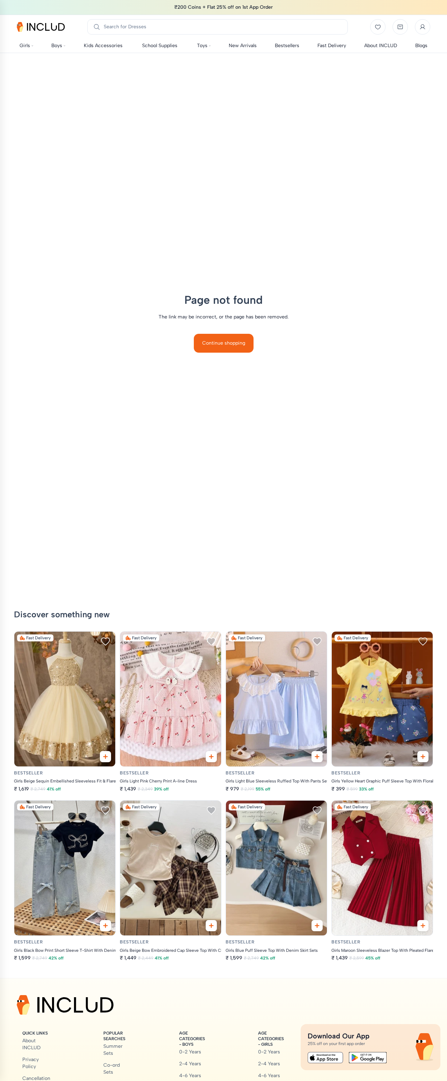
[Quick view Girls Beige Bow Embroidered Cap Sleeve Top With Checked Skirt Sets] (211, 925)
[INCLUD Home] (41, 27)
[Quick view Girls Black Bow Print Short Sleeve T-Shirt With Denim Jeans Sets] (105, 925)
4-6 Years (190, 1076)
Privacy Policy (30, 1063)
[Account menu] (422, 27)
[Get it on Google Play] (368, 1057)
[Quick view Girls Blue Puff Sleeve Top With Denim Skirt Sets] (317, 925)
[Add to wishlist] (105, 641)
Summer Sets (113, 1049)
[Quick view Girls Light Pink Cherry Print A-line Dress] (211, 756)
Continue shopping (223, 343)
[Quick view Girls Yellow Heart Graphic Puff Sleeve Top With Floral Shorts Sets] (422, 756)
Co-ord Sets (111, 1068)
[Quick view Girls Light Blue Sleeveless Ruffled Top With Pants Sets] (317, 756)
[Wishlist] (378, 27)
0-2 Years (190, 1052)
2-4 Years (190, 1064)
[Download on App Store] (325, 1057)
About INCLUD (31, 1044)
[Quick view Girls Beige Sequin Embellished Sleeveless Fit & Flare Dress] (105, 756)
